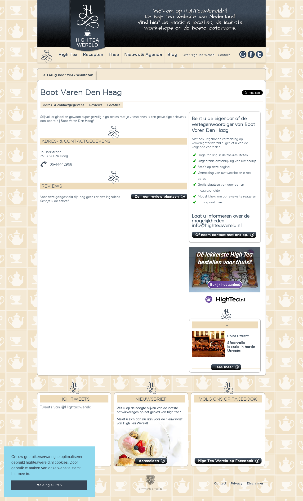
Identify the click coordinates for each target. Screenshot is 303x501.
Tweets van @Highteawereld (65, 407)
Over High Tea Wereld (198, 55)
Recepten (93, 54)
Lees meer (223, 367)
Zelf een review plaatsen (157, 196)
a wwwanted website (150, 488)
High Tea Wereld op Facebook (225, 461)
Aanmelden (149, 461)
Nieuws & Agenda (143, 54)
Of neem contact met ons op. (221, 235)
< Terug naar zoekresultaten (68, 75)
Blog (172, 54)
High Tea (68, 54)
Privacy (236, 483)
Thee (113, 54)
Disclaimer (255, 483)
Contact (224, 55)
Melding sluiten (49, 485)
